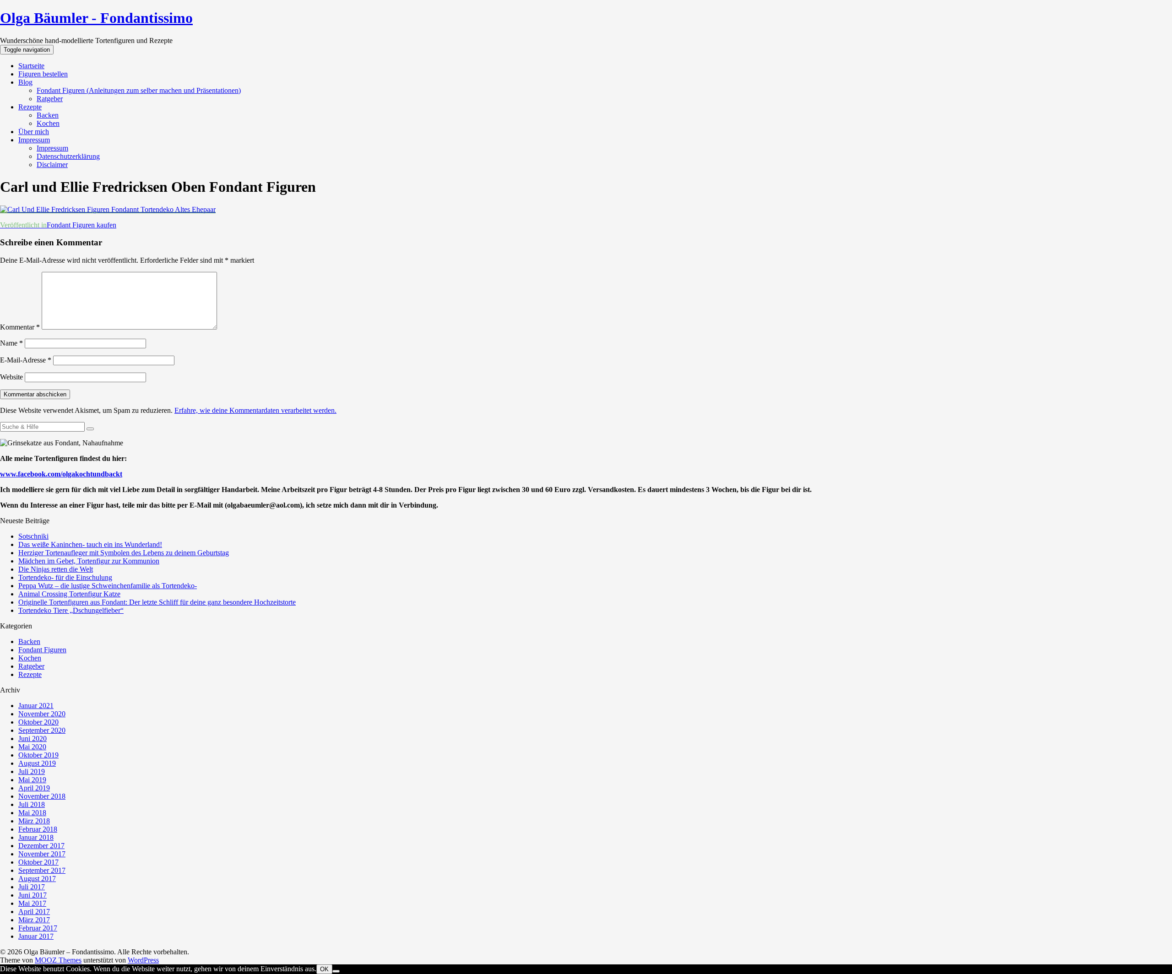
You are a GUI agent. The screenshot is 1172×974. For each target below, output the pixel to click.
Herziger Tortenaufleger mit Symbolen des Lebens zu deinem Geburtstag (123, 553)
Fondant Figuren (42, 650)
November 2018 (41, 796)
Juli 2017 (31, 887)
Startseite (31, 66)
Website (11, 377)
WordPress (143, 960)
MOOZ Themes (58, 960)
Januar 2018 (36, 837)
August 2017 (37, 878)
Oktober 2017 (38, 862)
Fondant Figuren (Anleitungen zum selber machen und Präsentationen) (139, 90)
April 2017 (34, 911)
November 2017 (41, 854)
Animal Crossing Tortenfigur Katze (69, 594)
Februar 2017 (37, 928)
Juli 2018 (31, 804)
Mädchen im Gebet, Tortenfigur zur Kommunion (88, 561)
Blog (25, 82)
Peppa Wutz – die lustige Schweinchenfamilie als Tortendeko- (107, 586)
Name (11, 343)
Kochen (48, 123)
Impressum (34, 140)
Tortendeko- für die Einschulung (65, 577)
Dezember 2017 (41, 846)
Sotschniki (33, 536)
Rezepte (30, 107)
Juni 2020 (32, 738)
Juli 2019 (31, 771)
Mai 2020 (32, 747)
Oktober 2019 (38, 755)
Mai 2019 (32, 780)
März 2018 (34, 821)
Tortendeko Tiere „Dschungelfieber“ (71, 610)
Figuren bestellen (43, 74)
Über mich (33, 131)
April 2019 (34, 788)
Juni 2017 (32, 895)
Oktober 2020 (38, 722)
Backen (48, 115)
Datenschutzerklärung (68, 156)
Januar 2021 (36, 705)
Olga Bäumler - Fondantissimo (96, 18)
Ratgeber (50, 99)
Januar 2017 (36, 936)
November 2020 (41, 714)
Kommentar (20, 327)
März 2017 (34, 920)
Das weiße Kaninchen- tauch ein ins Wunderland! (90, 544)
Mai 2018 (32, 813)
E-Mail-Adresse (25, 360)
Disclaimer (52, 164)
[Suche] (90, 428)
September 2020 (41, 730)
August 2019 (37, 763)
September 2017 (41, 870)
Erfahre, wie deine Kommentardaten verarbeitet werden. (255, 410)
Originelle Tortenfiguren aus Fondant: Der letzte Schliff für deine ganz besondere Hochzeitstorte (157, 602)
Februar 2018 (37, 829)
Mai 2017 (32, 903)
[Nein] (336, 971)
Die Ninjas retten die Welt (55, 569)
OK (324, 969)
